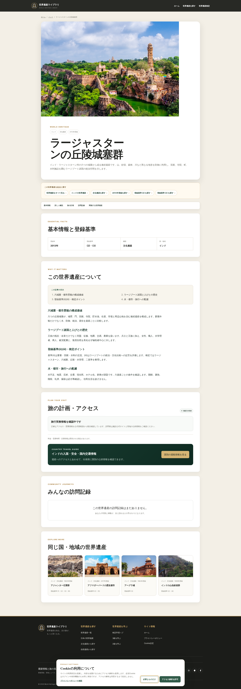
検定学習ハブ (117, 632)
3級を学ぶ (116, 638)
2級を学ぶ (116, 644)
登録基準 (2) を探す (142, 193)
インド (50, 17)
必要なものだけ (149, 679)
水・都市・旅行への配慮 (136, 299)
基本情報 (47, 205)
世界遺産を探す (189, 6)
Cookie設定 (149, 643)
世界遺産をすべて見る (55, 193)
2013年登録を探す (120, 193)
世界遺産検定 (204, 6)
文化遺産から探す (88, 644)
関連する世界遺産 (95, 205)
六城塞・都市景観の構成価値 (68, 294)
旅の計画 (70, 205)
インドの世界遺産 (78, 193)
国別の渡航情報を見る (175, 454)
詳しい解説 (59, 205)
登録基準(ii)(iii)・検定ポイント (69, 299)
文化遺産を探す (99, 193)
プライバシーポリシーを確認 (71, 681)
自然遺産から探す (88, 649)
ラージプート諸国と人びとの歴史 (140, 294)
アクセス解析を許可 (170, 679)
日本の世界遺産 (87, 638)
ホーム (176, 6)
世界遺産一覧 (86, 632)
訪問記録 (81, 205)
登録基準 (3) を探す (165, 193)
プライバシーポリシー (153, 638)
